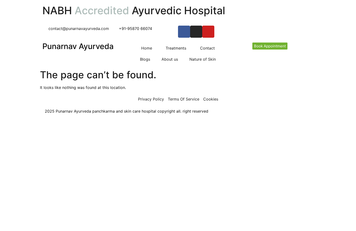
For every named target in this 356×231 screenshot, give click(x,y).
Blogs (145, 59)
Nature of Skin (202, 59)
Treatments (176, 48)
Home (146, 48)
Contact (207, 48)
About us (170, 59)
